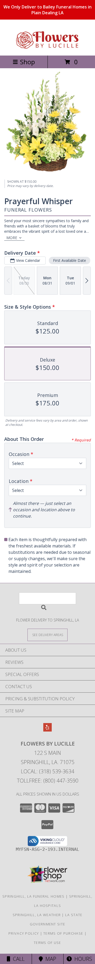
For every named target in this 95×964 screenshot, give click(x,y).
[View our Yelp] (47, 730)
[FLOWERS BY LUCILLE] (47, 47)
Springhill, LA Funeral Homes (33, 896)
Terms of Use (47, 942)
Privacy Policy (23, 933)
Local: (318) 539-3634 (47, 771)
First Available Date (69, 260)
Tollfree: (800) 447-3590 (47, 780)
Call (17, 958)
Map (49, 958)
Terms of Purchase (63, 933)
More (11, 237)
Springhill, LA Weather (37, 914)
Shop (27, 61)
